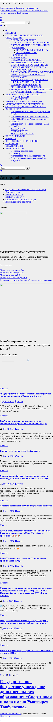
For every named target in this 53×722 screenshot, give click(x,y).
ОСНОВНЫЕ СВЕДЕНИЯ (23, 40)
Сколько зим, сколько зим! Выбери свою (20, 451)
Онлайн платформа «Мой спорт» (20, 199)
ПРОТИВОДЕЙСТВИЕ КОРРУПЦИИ (23, 102)
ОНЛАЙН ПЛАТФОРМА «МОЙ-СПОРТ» (25, 106)
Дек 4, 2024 (7, 658)
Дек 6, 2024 (7, 601)
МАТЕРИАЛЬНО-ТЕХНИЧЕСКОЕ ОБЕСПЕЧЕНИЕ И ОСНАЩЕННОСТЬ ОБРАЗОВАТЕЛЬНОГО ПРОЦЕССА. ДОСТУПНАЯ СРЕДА (30, 66)
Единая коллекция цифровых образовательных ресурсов (26, 280)
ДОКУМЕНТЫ (18, 47)
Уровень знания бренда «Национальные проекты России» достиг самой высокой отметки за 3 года (24, 477)
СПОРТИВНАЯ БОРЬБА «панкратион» (30, 116)
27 (15, 675)
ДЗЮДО (15, 126)
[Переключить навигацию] (4, 25)
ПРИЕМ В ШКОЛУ (20, 97)
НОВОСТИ (10, 138)
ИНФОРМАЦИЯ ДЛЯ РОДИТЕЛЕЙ (22, 94)
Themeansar (5, 716)
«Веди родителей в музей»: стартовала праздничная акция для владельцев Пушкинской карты (25, 395)
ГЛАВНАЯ (10, 33)
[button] (1, 20)
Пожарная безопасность (22, 151)
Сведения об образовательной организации (25, 189)
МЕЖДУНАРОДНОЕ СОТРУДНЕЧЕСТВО (31, 89)
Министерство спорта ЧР (12, 273)
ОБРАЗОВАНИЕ (19, 55)
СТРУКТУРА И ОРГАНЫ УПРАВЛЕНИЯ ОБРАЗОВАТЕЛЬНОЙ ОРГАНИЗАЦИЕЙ (30, 44)
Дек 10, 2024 (8, 566)
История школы (12, 192)
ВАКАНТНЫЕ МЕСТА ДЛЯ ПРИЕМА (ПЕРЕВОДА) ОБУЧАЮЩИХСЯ (29, 80)
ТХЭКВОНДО (18, 129)
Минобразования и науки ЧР (13, 277)
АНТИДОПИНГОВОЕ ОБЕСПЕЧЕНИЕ (24, 104)
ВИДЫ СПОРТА (13, 109)
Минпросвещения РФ (10, 275)
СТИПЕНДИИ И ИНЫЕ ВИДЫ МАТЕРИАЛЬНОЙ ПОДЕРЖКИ (26, 85)
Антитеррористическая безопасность (28, 156)
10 (10, 675)
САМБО (15, 121)
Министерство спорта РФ (12, 270)
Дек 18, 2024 (8, 456)
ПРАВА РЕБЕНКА (20, 99)
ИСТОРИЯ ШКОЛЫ (15, 136)
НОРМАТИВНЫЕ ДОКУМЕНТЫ (32, 50)
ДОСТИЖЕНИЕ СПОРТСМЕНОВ (21, 141)
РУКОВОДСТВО (19, 57)
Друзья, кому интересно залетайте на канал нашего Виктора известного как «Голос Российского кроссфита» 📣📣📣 (25, 533)
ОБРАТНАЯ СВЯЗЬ (14, 146)
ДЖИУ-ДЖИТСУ (19, 131)
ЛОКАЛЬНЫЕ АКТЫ (26, 52)
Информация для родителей (18, 202)
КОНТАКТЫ (11, 143)
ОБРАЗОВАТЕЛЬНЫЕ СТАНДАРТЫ (28, 92)
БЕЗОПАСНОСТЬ (14, 148)
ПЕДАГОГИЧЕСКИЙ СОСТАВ (26, 60)
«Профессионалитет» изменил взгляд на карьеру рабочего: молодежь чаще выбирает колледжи (24, 621)
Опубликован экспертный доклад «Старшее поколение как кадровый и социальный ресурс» (23, 422)
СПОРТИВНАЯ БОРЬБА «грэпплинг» (29, 119)
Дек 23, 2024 (8, 429)
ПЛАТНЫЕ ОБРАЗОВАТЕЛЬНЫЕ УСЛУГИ (32, 72)
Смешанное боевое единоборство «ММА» (30, 124)
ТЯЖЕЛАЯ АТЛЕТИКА (22, 133)
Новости (4, 388)
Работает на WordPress (10, 713)
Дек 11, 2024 (8, 511)
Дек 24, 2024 (8, 401)
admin (20, 401)
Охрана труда (17, 153)
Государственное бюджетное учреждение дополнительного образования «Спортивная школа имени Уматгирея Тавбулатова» (24, 10)
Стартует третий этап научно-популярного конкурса (26, 506)
